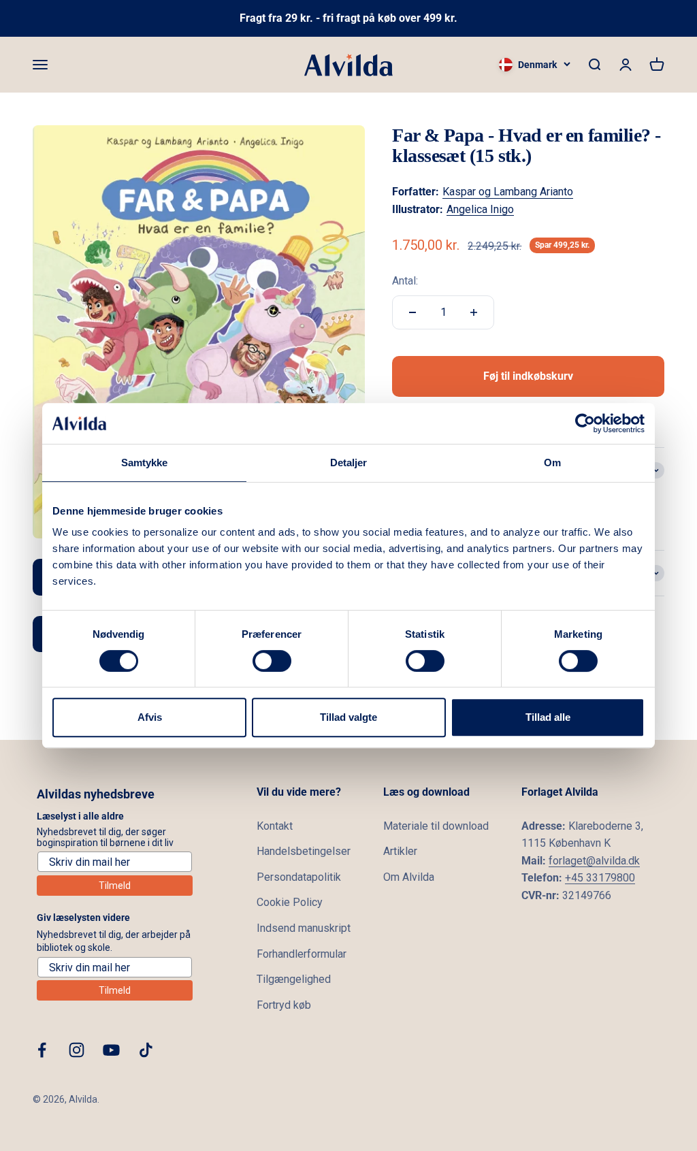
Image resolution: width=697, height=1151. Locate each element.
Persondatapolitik (299, 877)
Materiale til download (436, 826)
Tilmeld (115, 885)
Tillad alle (547, 717)
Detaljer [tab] (349, 462)
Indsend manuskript (304, 928)
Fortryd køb (284, 1005)
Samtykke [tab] (144, 462)
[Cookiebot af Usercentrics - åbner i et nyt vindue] (585, 423)
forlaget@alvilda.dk (594, 860)
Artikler (400, 851)
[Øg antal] (473, 312)
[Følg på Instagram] (76, 1050)
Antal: (405, 280)
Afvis (149, 717)
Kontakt (275, 826)
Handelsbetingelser (304, 851)
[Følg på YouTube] (111, 1050)
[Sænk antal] (412, 312)
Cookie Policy (290, 902)
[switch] (272, 661)
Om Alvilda (408, 877)
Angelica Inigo (480, 209)
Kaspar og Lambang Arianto (507, 191)
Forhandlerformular (301, 953)
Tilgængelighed (294, 979)
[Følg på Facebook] (42, 1050)
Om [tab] (552, 462)
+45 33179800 (600, 877)
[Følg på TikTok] (146, 1050)
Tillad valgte (348, 717)
